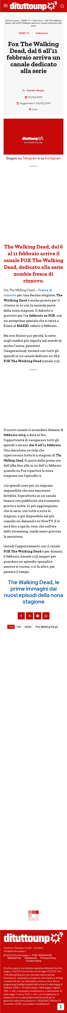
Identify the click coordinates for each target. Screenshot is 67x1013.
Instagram (53, 158)
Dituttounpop (12, 20)
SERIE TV (25, 20)
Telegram (29, 158)
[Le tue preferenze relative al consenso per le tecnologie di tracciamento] (60, 1006)
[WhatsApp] (45, 615)
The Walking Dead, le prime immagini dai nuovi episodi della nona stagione (33, 592)
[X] (29, 615)
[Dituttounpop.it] (34, 6)
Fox (19, 626)
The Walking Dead (46, 626)
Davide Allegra (35, 90)
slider (28, 626)
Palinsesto (38, 20)
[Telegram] (37, 615)
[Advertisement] (33, 201)
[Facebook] (21, 615)
